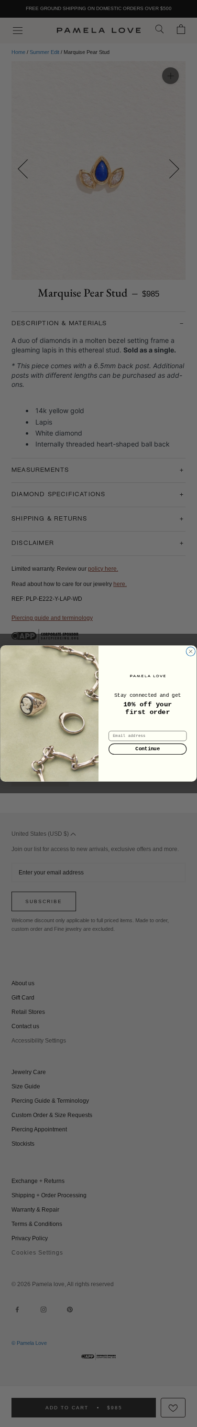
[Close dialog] (191, 651)
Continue (147, 749)
